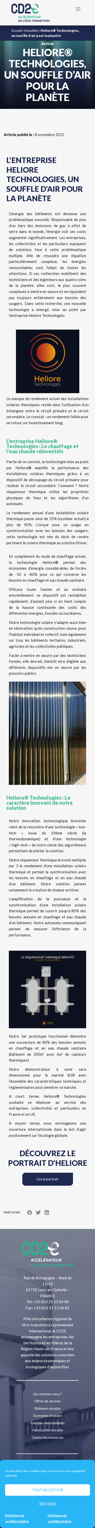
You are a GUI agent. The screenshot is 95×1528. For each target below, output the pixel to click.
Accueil (16, 30)
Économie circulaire (47, 1416)
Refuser (47, 1504)
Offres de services (47, 1401)
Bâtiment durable (47, 1408)
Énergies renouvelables (48, 1423)
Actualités (31, 30)
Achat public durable (47, 1430)
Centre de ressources (47, 1437)
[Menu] (78, 9)
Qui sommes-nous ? (47, 1394)
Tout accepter (47, 1490)
